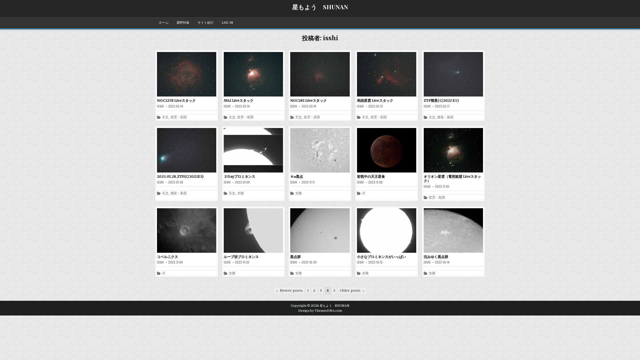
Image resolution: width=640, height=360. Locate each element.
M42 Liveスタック (239, 100)
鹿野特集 (183, 22)
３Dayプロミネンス (239, 176)
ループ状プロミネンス (241, 256)
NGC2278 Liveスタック (176, 100)
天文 (165, 117)
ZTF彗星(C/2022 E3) (441, 100)
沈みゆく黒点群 (436, 256)
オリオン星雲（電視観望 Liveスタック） (452, 178)
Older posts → (352, 290)
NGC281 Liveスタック (308, 100)
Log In (227, 22)
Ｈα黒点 (296, 176)
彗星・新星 (445, 117)
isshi (160, 106)
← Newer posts (289, 290)
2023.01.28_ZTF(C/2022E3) (180, 176)
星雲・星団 (178, 117)
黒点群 (295, 256)
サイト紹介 (206, 22)
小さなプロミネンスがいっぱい (381, 256)
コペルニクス (167, 256)
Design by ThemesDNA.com (320, 310)
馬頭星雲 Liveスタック (375, 100)
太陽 (240, 193)
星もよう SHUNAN (320, 7)
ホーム (163, 22)
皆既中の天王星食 (371, 176)
